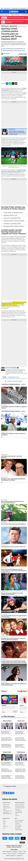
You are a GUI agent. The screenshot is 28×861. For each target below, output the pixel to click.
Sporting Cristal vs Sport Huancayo (19, 8)
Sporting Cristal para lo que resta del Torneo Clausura (13, 170)
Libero (20, 851)
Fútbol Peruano (15, 14)
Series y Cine (18, 825)
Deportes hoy (6, 818)
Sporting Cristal (13, 26)
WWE (4, 821)
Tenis (4, 825)
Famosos (17, 823)
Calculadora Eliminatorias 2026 (7, 813)
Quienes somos (14, 845)
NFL (4, 828)
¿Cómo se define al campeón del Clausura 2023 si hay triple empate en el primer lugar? (17, 133)
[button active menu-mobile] (2, 11)
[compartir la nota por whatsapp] (10, 83)
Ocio (16, 818)
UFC (4, 820)
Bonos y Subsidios (19, 820)
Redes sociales (18, 821)
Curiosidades (18, 826)
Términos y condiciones (16, 847)
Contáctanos (8, 845)
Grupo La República (7, 851)
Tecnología (17, 828)
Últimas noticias (4, 14)
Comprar (15, 711)
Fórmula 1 (5, 826)
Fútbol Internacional (19, 802)
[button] (26, 11)
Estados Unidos (18, 829)
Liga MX (17, 815)
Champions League (19, 806)
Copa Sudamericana (20, 807)
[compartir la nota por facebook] (7, 83)
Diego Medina (6, 53)
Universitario (6, 806)
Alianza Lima (6, 804)
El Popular (15, 851)
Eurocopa (17, 809)
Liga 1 (18, 377)
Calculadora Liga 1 (7, 810)
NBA (4, 823)
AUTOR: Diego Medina (11, 367)
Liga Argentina (18, 810)
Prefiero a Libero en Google (14, 381)
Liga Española (18, 812)
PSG (16, 814)
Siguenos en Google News (16, 83)
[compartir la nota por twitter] (13, 83)
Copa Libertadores (19, 804)
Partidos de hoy (7, 8)
